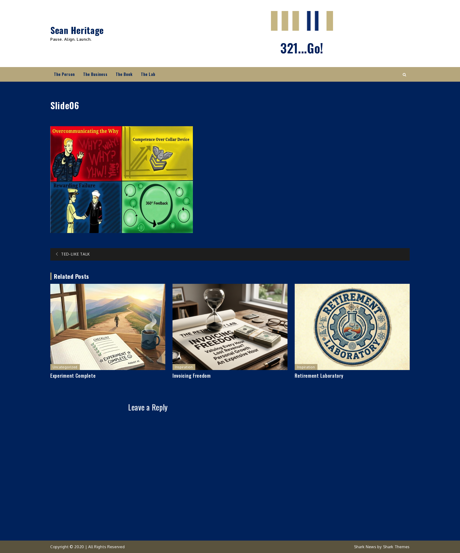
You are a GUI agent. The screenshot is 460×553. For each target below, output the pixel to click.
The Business (95, 74)
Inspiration (184, 367)
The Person (64, 74)
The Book (124, 74)
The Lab (148, 74)
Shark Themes (396, 546)
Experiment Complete (73, 375)
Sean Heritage (77, 30)
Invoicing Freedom (191, 375)
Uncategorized (65, 367)
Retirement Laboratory (319, 375)
